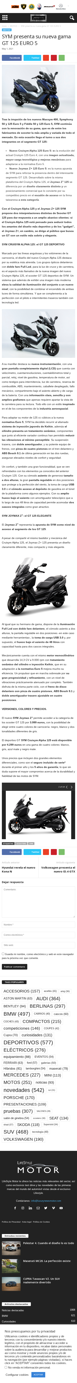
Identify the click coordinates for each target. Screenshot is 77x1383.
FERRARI (13, 1062)
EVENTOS (44, 1056)
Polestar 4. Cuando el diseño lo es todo (48, 1243)
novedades (24, 1090)
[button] (71, 18)
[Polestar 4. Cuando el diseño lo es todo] (11, 1248)
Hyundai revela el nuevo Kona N (18, 869)
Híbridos (13, 1068)
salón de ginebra (16, 1118)
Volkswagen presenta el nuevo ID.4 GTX (58, 869)
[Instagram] (23, 1208)
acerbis (50, 991)
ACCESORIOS (22, 991)
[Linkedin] (31, 1208)
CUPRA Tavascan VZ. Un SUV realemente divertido (41, 1280)
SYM (31, 843)
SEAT (58, 1118)
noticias (45, 1082)
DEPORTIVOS (28, 1042)
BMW (17, 1014)
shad (8, 1124)
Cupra (11, 1035)
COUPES (51, 1028)
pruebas (18, 1111)
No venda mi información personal (29, 1367)
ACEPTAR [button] (38, 1375)
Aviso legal (26, 1222)
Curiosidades (9, 1321)
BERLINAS (47, 1006)
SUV (16, 1132)
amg (65, 991)
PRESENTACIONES (25, 1104)
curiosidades (37, 1035)
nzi (51, 1090)
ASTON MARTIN (18, 998)
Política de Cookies (41, 1222)
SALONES (43, 1111)
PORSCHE (19, 1097)
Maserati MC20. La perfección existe (46, 1261)
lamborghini (35, 1068)
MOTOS (13, 26)
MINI (52, 1075)
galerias (48, 1062)
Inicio (4, 26)
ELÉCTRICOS (25, 1050)
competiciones (22, 1028)
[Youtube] (61, 1208)
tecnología (40, 1131)
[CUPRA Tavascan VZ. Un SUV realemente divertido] (11, 1284)
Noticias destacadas (13, 1310)
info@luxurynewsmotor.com (46, 1200)
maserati (58, 1068)
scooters (21, 843)
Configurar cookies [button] (17, 1374)
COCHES (11, 1021)
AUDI (48, 998)
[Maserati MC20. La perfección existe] (11, 1266)
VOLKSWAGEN (23, 1139)
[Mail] (39, 1208)
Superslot (51, 1124)
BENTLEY (15, 1006)
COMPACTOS (42, 1021)
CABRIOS (42, 1013)
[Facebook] (16, 1208)
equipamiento (17, 1057)
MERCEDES (22, 1075)
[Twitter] (46, 1208)
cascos (61, 1013)
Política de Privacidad (11, 1222)
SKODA (28, 1125)
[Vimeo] (54, 1208)
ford (32, 1062)
